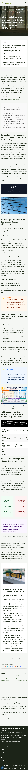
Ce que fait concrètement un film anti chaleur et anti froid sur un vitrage (13, 108)
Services (3, 760)
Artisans (3, 755)
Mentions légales (13, 768)
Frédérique (6, 32)
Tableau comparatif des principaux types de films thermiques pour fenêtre (14, 120)
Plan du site (23, 768)
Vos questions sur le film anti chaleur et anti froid (14, 128)
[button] (3, 666)
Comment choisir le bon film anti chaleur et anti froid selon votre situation (14, 116)
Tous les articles (19, 737)
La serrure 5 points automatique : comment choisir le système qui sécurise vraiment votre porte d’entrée (13, 708)
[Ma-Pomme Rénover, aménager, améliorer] (6, 3)
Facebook (3, 739)
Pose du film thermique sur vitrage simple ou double (14, 124)
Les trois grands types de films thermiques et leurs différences (14, 112)
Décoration (3, 749)
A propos (4, 768)
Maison (15, 9)
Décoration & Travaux (7, 9)
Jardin (2, 757)
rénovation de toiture (13, 99)
